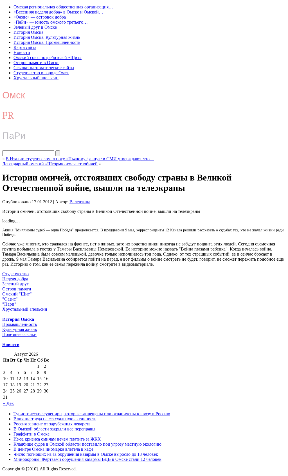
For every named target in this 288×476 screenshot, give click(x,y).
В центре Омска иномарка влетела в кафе (53, 449)
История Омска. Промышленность (47, 42)
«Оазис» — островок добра (40, 17)
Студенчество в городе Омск (41, 72)
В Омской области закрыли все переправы (54, 429)
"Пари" (9, 304)
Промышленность (19, 324)
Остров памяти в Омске (36, 62)
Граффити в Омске (32, 434)
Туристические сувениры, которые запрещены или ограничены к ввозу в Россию (92, 413)
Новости (22, 52)
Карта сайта (25, 47)
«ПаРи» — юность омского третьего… (51, 22)
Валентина (79, 201)
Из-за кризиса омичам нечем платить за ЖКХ (57, 439)
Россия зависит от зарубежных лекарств (52, 423)
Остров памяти (16, 288)
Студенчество (15, 273)
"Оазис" (10, 299)
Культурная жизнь (19, 329)
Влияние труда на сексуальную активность (55, 418)
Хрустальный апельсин (36, 77)
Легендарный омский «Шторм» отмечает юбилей (50, 163)
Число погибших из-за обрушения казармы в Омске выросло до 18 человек (86, 454)
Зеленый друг (15, 283)
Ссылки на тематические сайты (44, 67)
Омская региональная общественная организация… (63, 6)
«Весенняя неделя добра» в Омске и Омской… (58, 12)
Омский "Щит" (17, 294)
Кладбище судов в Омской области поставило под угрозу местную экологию (87, 444)
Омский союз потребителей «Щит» (48, 57)
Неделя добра (15, 278)
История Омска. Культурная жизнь (47, 37)
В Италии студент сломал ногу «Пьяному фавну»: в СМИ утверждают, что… (80, 158)
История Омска (28, 32)
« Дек (8, 403)
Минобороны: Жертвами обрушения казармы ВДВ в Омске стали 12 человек (87, 459)
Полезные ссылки (19, 334)
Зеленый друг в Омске (35, 27)
